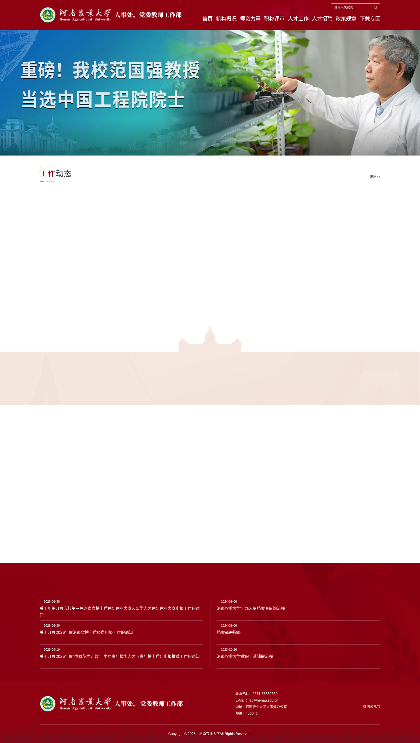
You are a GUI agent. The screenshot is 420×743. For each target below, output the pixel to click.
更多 (373, 176)
